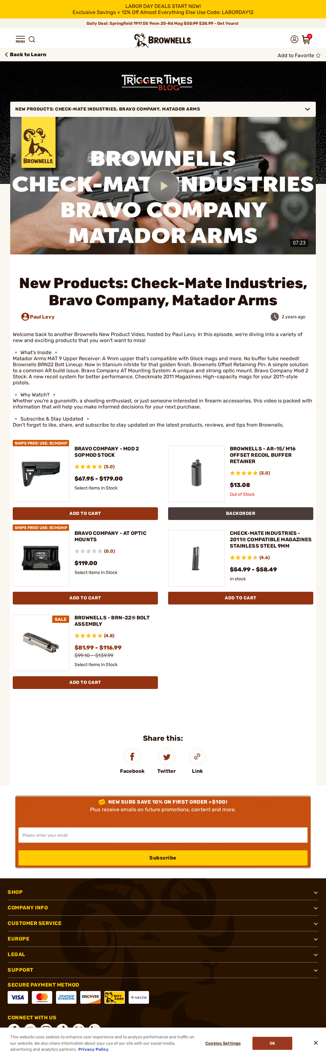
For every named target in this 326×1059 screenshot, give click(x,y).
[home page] (163, 40)
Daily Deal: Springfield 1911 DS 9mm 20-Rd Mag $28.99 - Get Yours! (163, 23)
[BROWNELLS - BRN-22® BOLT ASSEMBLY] (41, 642)
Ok (272, 1043)
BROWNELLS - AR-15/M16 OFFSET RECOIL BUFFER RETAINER (262, 455)
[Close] (316, 1043)
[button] (20, 39)
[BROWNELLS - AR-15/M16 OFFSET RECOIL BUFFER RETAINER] (196, 473)
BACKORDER (241, 513)
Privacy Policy (93, 1049)
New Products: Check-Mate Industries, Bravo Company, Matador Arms (107, 109)
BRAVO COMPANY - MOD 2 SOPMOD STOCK (106, 452)
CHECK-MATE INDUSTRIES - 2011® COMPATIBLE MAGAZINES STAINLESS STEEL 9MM (271, 539)
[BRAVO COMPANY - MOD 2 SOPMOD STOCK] (41, 473)
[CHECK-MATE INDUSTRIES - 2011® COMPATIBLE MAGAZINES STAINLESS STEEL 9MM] (196, 558)
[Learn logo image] (163, 82)
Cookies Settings (223, 1043)
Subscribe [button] (163, 858)
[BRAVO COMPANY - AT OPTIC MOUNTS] (41, 558)
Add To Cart (85, 513)
